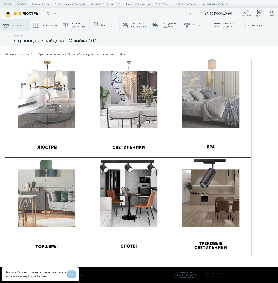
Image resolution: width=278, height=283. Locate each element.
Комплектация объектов (105, 3)
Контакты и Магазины (214, 3)
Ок (71, 274)
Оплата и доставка (185, 3)
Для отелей (162, 3)
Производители (40, 3)
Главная (7, 3)
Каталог (21, 3)
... (274, 25)
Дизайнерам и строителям (70, 3)
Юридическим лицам (138, 3)
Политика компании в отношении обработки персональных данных (185, 275)
